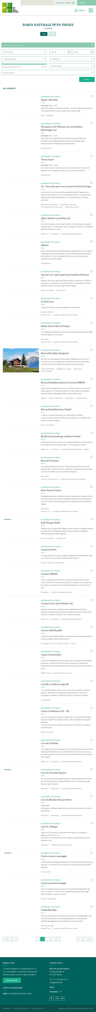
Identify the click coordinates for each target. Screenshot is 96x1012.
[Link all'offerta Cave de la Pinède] (48, 750)
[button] (23, 51)
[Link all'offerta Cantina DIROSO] (48, 581)
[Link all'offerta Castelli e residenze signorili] (48, 690)
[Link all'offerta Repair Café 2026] (48, 105)
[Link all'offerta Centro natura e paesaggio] (48, 862)
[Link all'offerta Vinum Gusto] (48, 165)
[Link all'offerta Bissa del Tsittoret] (48, 468)
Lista (44, 34)
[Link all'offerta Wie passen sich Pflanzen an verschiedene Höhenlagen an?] (48, 135)
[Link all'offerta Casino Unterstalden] (48, 662)
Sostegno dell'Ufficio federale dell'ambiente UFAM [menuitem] (75, 1008)
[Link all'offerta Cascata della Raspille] (48, 635)
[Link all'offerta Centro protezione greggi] (48, 889)
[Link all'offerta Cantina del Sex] (48, 554)
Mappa (51, 34)
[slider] (2, 64)
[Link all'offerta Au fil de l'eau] (48, 306)
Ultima (88, 939)
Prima (7, 939)
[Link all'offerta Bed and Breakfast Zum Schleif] (48, 415)
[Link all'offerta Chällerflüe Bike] (48, 917)
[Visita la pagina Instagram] (57, 998)
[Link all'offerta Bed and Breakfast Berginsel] (48, 360)
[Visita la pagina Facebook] (52, 998)
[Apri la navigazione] (90, 10)
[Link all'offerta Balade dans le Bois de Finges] (48, 332)
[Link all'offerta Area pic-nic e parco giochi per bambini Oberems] (48, 280)
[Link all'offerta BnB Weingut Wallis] (48, 528)
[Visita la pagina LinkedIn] (63, 998)
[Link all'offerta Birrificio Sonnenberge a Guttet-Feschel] (48, 441)
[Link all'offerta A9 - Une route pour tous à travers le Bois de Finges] (48, 195)
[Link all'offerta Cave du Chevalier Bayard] (48, 779)
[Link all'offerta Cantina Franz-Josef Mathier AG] (48, 609)
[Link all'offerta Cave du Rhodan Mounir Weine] (48, 805)
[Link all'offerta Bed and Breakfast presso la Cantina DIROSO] (48, 388)
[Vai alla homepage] (10, 7)
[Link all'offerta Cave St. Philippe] (48, 834)
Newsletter (8, 963)
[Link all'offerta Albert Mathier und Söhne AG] (48, 224)
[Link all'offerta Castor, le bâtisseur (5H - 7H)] (48, 720)
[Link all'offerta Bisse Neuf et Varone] (48, 499)
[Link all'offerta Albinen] (48, 252)
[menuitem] (65, 2)
